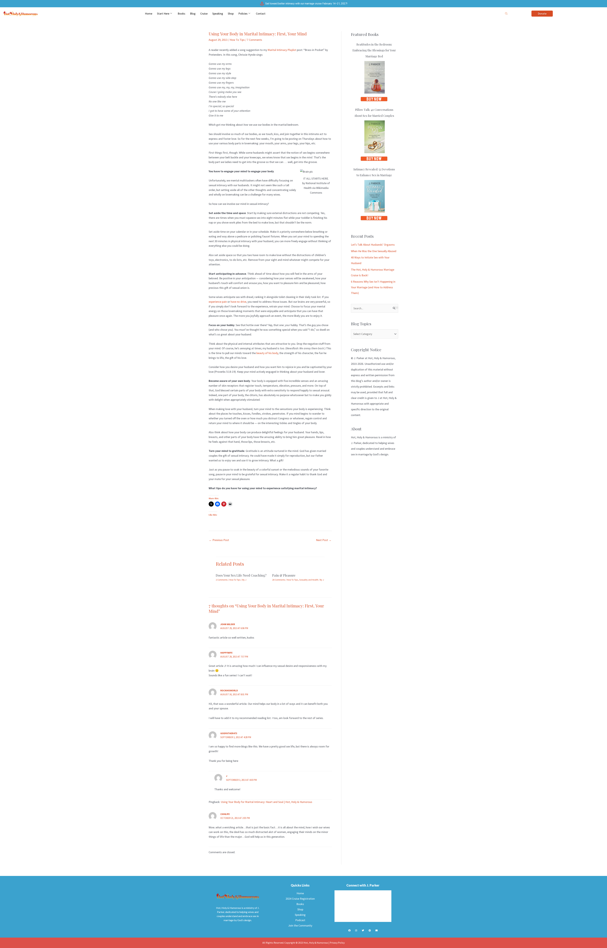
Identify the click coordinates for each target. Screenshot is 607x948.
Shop (231, 13)
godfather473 (228, 733)
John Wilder (227, 624)
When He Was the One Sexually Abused (373, 251)
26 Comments (278, 579)
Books (181, 13)
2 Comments (222, 579)
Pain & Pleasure (283, 575)
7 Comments (254, 40)
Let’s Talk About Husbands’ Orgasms (373, 244)
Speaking (217, 13)
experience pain (218, 301)
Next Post (323, 540)
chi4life (225, 814)
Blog (193, 13)
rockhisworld (229, 690)
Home (148, 13)
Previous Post (219, 540)
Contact (260, 13)
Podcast (300, 920)
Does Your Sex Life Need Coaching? (241, 575)
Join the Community (300, 925)
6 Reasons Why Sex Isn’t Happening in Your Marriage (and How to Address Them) (373, 287)
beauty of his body (267, 353)
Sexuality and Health (308, 579)
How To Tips (237, 40)
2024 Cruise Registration (300, 898)
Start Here (163, 13)
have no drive (238, 301)
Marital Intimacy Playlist (282, 50)
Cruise (204, 13)
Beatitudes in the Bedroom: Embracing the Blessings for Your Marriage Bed (374, 50)
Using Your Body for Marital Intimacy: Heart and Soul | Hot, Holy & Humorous (266, 802)
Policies (243, 13)
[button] (506, 13)
